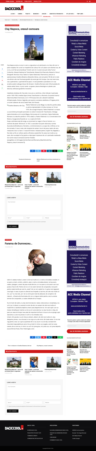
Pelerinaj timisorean (50, 184)
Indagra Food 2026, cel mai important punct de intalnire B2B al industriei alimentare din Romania (72, 156)
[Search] (87, 1)
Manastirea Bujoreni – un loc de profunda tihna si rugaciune (14, 185)
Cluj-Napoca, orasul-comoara (45, 345)
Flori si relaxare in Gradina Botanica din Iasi (19, 345)
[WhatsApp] (2, 88)
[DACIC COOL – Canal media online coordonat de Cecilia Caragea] (14, 8)
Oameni (20, 13)
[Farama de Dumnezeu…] (34, 262)
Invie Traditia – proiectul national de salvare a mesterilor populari (34, 186)
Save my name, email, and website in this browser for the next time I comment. (27, 221)
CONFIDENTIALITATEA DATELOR (35, 438)
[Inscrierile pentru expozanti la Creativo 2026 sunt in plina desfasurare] (85, 147)
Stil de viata (70, 13)
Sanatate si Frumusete (56, 13)
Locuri (13, 13)
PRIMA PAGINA (10, 1)
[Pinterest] (2, 80)
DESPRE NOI (19, 1)
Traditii (27, 13)
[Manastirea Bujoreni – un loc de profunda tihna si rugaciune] (14, 177)
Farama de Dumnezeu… (25, 159)
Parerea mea (8, 239)
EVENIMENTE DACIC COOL (56, 440)
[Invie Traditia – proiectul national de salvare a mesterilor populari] (34, 177)
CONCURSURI (53, 437)
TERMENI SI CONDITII (32, 435)
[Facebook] (2, 69)
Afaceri (44, 13)
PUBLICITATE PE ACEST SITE (34, 433)
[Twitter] (2, 72)
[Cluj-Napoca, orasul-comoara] (34, 48)
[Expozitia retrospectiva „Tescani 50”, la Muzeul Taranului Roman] (72, 130)
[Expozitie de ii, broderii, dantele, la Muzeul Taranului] (85, 130)
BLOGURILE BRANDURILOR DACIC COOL (59, 430)
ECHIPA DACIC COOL (32, 430)
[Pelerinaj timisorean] (54, 177)
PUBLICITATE (28, 1)
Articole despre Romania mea (12, 25)
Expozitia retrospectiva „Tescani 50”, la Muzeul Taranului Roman (71, 138)
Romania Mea (47, 16)
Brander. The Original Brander (79, 433)
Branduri (36, 13)
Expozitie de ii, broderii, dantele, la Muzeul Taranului (85, 137)
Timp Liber (80, 13)
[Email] (2, 84)
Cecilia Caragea (76, 438)
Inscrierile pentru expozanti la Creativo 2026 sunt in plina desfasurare (85, 154)
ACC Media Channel (77, 435)
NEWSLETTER (37, 1)
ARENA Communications (78, 430)
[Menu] (90, 1)
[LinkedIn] (2, 76)
